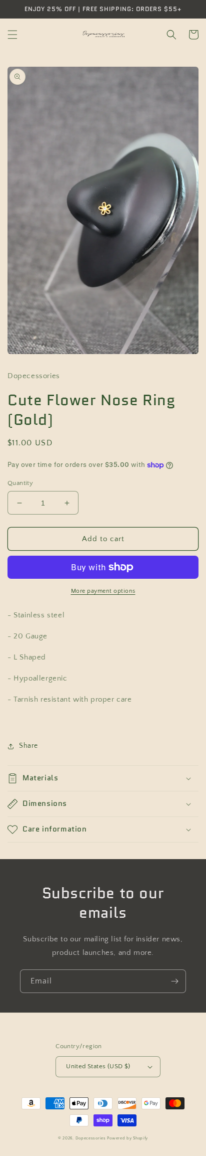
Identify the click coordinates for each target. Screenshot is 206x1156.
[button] (13, 35)
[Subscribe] (175, 981)
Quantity (20, 482)
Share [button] (28, 746)
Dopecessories (91, 1138)
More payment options (103, 591)
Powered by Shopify (127, 1138)
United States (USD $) (98, 1066)
